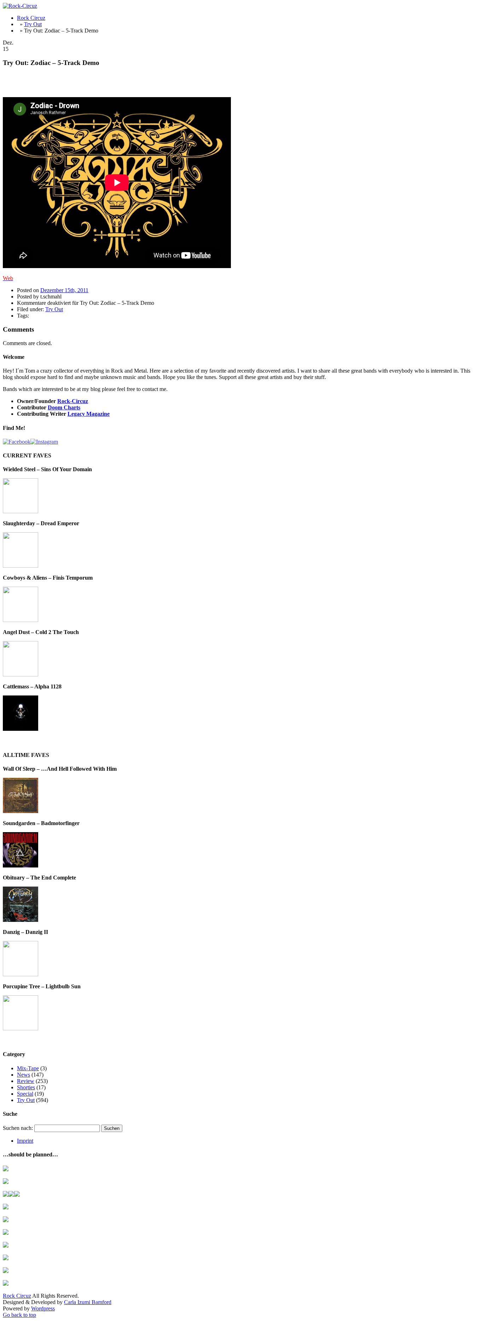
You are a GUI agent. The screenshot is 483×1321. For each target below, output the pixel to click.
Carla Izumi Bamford (87, 1302)
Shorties (26, 1087)
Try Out (33, 24)
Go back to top (19, 1315)
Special (25, 1094)
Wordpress (43, 1308)
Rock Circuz (31, 18)
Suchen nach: (18, 1128)
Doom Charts (64, 407)
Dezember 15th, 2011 (64, 290)
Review (25, 1081)
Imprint (25, 1141)
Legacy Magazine (89, 414)
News (23, 1075)
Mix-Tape (28, 1068)
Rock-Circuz (72, 401)
